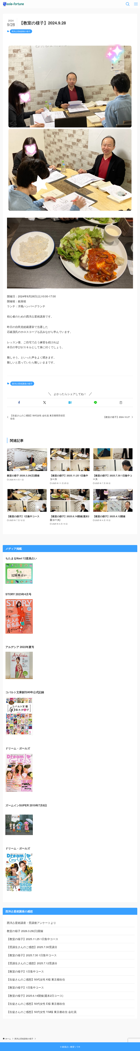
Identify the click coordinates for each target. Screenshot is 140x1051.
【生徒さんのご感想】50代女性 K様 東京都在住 (36, 979)
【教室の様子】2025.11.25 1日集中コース (32, 939)
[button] (19, 402)
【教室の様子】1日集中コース (25, 971)
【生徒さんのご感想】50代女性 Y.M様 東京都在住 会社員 (41, 1012)
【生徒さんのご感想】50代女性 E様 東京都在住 (36, 1004)
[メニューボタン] (136, 4)
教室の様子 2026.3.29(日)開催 (25, 931)
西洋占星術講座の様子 (21, 31)
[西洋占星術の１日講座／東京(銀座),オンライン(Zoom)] (13, 4)
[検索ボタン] (128, 4)
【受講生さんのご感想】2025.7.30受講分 (32, 947)
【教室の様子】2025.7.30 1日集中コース (32, 955)
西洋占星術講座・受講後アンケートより (31, 923)
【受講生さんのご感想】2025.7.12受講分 (32, 963)
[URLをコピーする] (121, 402)
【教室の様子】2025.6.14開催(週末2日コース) (35, 996)
